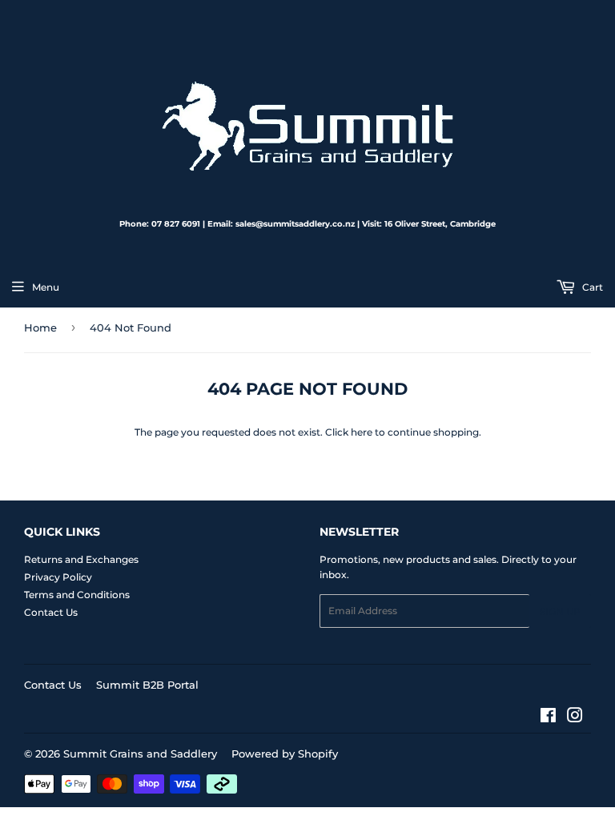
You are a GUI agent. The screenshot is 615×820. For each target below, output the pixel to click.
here (361, 432)
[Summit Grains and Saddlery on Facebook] (548, 718)
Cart (591, 287)
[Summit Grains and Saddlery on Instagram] (575, 718)
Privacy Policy (58, 577)
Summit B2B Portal (147, 684)
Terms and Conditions (77, 595)
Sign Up (560, 611)
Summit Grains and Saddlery (140, 753)
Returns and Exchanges (81, 559)
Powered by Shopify (284, 753)
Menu (45, 287)
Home (40, 327)
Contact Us (51, 612)
